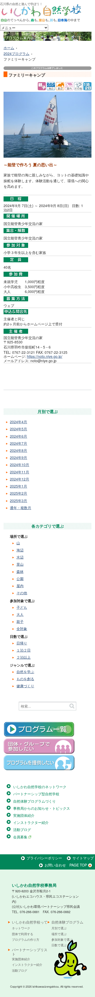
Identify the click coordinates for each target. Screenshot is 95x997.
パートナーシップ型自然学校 (36, 793)
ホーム (9, 47)
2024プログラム (16, 53)
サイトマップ (83, 857)
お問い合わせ (55, 864)
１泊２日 (23, 650)
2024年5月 (18, 428)
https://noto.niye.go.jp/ (44, 356)
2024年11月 (19, 471)
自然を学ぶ (25, 671)
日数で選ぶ (59, 945)
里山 (20, 564)
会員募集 (20, 836)
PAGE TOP (78, 864)
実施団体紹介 (23, 815)
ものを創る (25, 678)
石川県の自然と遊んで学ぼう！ (21, 4)
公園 (20, 578)
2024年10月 (19, 464)
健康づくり (25, 685)
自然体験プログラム (67, 922)
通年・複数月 (20, 507)
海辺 (20, 549)
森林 (20, 571)
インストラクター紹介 (31, 822)
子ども (21, 607)
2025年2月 (18, 493)
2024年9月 (18, 457)
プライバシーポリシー (44, 857)
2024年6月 (18, 436)
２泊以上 (23, 657)
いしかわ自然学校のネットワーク (39, 786)
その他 (21, 592)
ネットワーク (21, 928)
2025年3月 (18, 500)
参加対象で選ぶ (62, 939)
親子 (20, 621)
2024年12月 (19, 479)
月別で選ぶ (59, 928)
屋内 (20, 585)
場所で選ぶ (59, 934)
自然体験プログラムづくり (34, 801)
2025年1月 (18, 486)
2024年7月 (18, 443)
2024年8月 (18, 450)
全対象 (21, 628)
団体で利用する (22, 934)
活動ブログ (22, 829)
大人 (20, 614)
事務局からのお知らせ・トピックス (41, 808)
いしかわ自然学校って (29, 922)
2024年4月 (18, 421)
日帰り (21, 642)
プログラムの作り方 (25, 939)
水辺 (20, 557)
